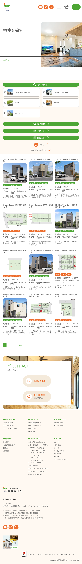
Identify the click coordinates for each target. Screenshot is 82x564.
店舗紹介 (6, 448)
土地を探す (31, 431)
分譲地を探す (32, 428)
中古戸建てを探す (8, 425)
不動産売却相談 (59, 422)
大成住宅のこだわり (9, 445)
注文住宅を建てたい (34, 422)
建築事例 (6, 451)
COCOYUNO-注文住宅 (37, 448)
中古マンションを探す (10, 428)
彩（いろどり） (36, 457)
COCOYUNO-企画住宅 (37, 452)
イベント (56, 448)
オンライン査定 (59, 425)
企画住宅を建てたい (34, 425)
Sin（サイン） (35, 455)
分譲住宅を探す (8, 422)
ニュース (56, 442)
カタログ (56, 456)
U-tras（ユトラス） (37, 460)
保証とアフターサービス (36, 474)
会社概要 (6, 442)
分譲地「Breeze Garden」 (36, 442)
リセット (42, 145)
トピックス (57, 445)
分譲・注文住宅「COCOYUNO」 (38, 445)
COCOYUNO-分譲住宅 (37, 462)
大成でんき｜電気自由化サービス (39, 468)
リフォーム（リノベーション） (38, 471)
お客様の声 (57, 453)
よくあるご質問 (59, 451)
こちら (49, 150)
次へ (20, 345)
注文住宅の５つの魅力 (38, 450)
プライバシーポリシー (61, 459)
